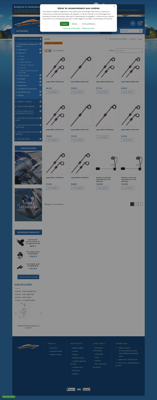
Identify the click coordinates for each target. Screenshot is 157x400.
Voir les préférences (88, 24)
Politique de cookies (87, 28)
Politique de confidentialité (71, 28)
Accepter (64, 24)
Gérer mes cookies (8, 397)
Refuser (74, 24)
